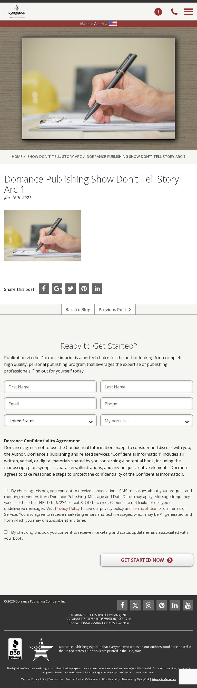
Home (17, 156)
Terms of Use (144, 508)
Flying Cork (143, 679)
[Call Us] (174, 12)
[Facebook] (44, 288)
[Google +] (57, 288)
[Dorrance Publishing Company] (14, 11)
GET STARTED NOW (143, 560)
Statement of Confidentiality (104, 679)
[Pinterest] (84, 288)
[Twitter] (70, 288)
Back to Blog (78, 309)
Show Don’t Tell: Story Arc (54, 156)
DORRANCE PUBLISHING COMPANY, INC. (99, 615)
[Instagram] (148, 605)
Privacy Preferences (164, 679)
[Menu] (188, 17)
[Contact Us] (158, 12)
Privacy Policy (67, 508)
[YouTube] (188, 605)
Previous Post (114, 309)
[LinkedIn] (97, 288)
